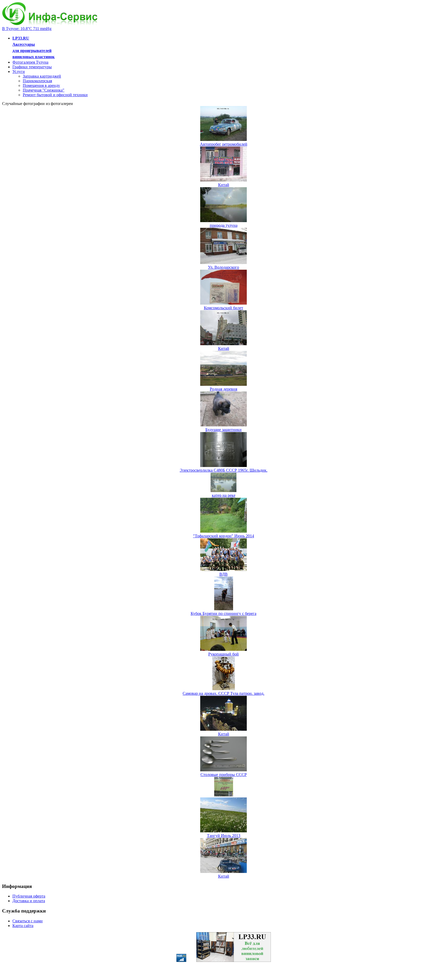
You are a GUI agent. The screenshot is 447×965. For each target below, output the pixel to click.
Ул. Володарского (223, 267)
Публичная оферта (28, 896)
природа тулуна (223, 225)
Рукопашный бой (223, 654)
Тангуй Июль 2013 (223, 835)
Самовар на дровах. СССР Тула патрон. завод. (223, 693)
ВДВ (223, 574)
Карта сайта (22, 925)
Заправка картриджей (42, 76)
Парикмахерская (37, 81)
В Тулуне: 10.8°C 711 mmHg (26, 28)
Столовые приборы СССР (223, 774)
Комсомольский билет (223, 308)
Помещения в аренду (41, 85)
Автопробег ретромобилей (223, 144)
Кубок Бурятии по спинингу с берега (223, 613)
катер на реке (223, 495)
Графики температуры (32, 67)
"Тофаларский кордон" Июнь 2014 (223, 536)
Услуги (18, 71)
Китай (223, 185)
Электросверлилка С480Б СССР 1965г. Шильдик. (223, 470)
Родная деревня (223, 389)
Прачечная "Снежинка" (43, 90)
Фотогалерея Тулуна (30, 62)
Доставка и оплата (28, 901)
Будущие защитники (223, 429)
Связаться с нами (27, 921)
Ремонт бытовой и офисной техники (55, 95)
